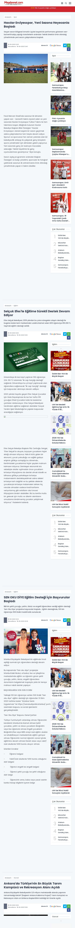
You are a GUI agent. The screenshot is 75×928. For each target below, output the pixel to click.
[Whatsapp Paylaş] (69, 45)
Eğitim (16, 306)
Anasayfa (8, 17)
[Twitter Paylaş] (65, 45)
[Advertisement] (26, 100)
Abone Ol (44, 45)
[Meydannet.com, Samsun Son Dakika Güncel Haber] (13, 3)
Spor (15, 17)
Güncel (16, 878)
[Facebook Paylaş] (69, 49)
